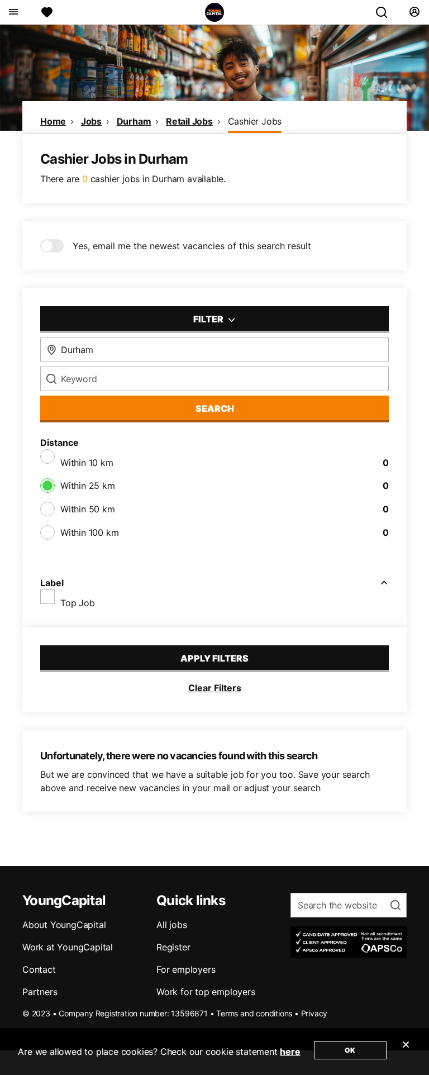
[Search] (386, 12)
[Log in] (414, 12)
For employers (185, 969)
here (290, 1051)
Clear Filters (214, 687)
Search (215, 408)
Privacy (314, 1013)
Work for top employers (205, 991)
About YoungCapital (64, 924)
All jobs (171, 924)
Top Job (77, 602)
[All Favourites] (47, 12)
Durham (134, 121)
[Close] (405, 1051)
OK (350, 1050)
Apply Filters (214, 658)
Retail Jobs (189, 121)
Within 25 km (87, 485)
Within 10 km (86, 462)
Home (53, 121)
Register (173, 947)
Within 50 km (87, 509)
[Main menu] (13, 12)
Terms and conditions (254, 1013)
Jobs (91, 121)
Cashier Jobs (255, 121)
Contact (39, 969)
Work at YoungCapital (67, 947)
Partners (39, 991)
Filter (209, 319)
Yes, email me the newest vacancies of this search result (192, 245)
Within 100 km (89, 532)
